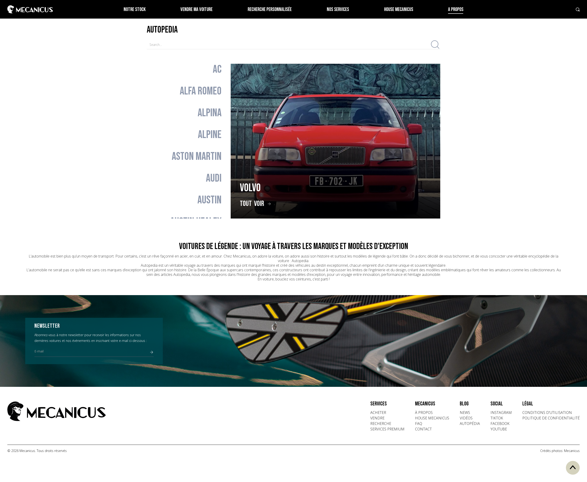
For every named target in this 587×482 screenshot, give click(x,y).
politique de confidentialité (551, 418)
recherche (380, 423)
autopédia (470, 423)
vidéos (466, 418)
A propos (455, 9)
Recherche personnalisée (270, 9)
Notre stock (135, 9)
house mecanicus (432, 418)
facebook (499, 423)
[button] (387, 404)
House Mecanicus (398, 9)
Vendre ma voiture (196, 9)
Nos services (338, 9)
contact (423, 429)
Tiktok (496, 418)
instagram (501, 412)
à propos (424, 412)
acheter (378, 412)
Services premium (387, 429)
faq (418, 423)
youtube (498, 429)
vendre (377, 418)
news (465, 412)
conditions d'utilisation (547, 412)
